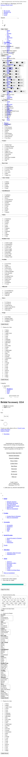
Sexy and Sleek (9, 135)
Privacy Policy (14, 461)
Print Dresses (8, 133)
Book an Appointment (9, 573)
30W (13, 85)
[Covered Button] (4, 637)
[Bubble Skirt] (5, 630)
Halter (6, 265)
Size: (2, 412)
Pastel (6, 188)
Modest (7, 130)
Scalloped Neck (9, 276)
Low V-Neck (8, 270)
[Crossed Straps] (4, 638)
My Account (7, 10)
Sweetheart (8, 282)
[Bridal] (7, 616)
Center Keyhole (9, 148)
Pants (6, 131)
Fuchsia (7, 356)
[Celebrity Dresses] (5, 631)
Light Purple (8, 350)
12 (2, 600)
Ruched (7, 159)
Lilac (6, 348)
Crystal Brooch (9, 199)
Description (6, 434)
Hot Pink (7, 355)
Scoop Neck (8, 277)
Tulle (6, 236)
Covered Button (9, 167)
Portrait (7, 274)
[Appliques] (4, 651)
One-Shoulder (8, 273)
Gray (6, 373)
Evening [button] (6, 513)
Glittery (7, 182)
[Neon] (3, 646)
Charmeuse (8, 219)
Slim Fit (7, 295)
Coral (6, 364)
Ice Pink (7, 352)
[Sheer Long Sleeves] (5, 689)
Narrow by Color (7, 327)
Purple (7, 347)
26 (12, 74)
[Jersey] (3, 661)
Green (6, 334)
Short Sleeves (8, 308)
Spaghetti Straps (9, 320)
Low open (7, 172)
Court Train (8, 247)
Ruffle (6, 209)
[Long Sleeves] (5, 688)
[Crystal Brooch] (4, 654)
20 (12, 71)
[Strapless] (5, 696)
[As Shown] (5, 424)
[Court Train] (4, 668)
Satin (6, 229)
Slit (6, 160)
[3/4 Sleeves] (5, 686)
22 (18, 71)
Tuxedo (5, 545)
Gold (6, 369)
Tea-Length (8, 255)
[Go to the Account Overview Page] (1, 8)
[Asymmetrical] (4, 666)
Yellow (7, 330)
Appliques (7, 195)
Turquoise (7, 339)
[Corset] (5, 634)
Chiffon (7, 220)
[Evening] (7, 620)
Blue (6, 344)
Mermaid (7, 293)
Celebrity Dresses (9, 146)
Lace (6, 207)
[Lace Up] (4, 639)
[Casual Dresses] (7, 617)
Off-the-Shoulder (9, 271)
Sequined (7, 231)
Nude (6, 367)
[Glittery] (3, 644)
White (6, 376)
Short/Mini (8, 252)
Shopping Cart (7, 12)
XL (17, 91)
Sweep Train (8, 253)
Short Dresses (8, 136)
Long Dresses (8, 128)
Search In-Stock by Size (9, 58)
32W (21, 85)
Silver (6, 375)
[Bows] (4, 653)
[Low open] (4, 641)
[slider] (24, 584)
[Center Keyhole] (5, 632)
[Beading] (4, 652)
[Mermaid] (4, 681)
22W (7, 603)
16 (18, 68)
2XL (23, 91)
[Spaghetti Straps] (5, 695)
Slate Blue (7, 342)
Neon (6, 185)
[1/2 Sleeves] (5, 685)
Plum (6, 359)
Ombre (7, 186)
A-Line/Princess (9, 290)
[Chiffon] (3, 659)
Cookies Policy (14, 463)
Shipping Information (14, 455)
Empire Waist (8, 292)
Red (6, 361)
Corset (6, 149)
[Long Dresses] (4, 627)
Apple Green (8, 333)
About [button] (5, 558)
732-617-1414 (21, 428)
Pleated (7, 155)
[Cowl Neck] (4, 671)
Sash (6, 210)
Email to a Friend (5, 431)
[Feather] (3, 660)
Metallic (7, 183)
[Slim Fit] (4, 682)
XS (13, 88)
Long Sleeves (8, 305)
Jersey (6, 223)
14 (5, 600)
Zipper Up (7, 175)
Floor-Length (8, 249)
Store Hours (14, 466)
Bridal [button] (5, 498)
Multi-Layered (8, 152)
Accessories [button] (7, 522)
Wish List (14, 476)
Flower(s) (7, 204)
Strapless (7, 280)
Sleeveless (7, 310)
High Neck (8, 266)
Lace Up (7, 170)
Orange (7, 362)
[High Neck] (4, 674)
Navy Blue (8, 345)
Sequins (7, 212)
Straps (8, 391)
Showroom (14, 468)
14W (18, 77)
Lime (6, 336)
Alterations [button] (7, 549)
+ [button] (4, 387)
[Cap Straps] (5, 692)
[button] (6, 29)
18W (13, 80)
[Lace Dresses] (4, 625)
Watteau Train (8, 256)
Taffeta (7, 234)
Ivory (6, 366)
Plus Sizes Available (10, 157)
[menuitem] (15, 11)
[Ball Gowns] (4, 623)
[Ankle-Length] (4, 664)
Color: (2, 420)
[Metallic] (3, 645)
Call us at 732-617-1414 (7, 5)
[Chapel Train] (4, 667)
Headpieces (10, 389)
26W (21, 83)
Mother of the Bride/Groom (12, 111)
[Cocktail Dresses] (7, 619)
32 (12, 77)
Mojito (7, 331)
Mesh (6, 226)
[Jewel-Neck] (4, 675)
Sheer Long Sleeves (10, 307)
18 (11, 600)
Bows (6, 198)
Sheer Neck (8, 279)
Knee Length (8, 250)
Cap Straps (8, 316)
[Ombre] (3, 648)
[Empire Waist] (4, 680)
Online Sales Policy (5, 429)
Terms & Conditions (14, 458)
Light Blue (8, 341)
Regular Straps (9, 318)
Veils (8, 393)
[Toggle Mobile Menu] (1, 493)
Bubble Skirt (8, 145)
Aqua (6, 338)
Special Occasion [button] (8, 535)
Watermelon (8, 358)
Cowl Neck (8, 263)
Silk (6, 233)
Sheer (6, 173)
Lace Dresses (8, 127)
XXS (6, 88)
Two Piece (7, 138)
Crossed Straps (9, 169)
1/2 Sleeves (8, 302)
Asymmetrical (8, 244)
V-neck (7, 284)
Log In (5, 15)
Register (6, 13)
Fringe (6, 206)
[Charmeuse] (3, 657)
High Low (7, 151)
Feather (7, 202)
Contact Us (14, 471)
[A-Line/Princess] (4, 678)
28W (20, 603)
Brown (7, 370)
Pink (6, 353)
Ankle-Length (8, 242)
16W (18, 601)
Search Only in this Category (9, 50)
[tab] (15, 389)
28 (18, 74)
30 (7, 601)
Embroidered (8, 201)
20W (21, 80)
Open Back (8, 154)
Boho (6, 125)
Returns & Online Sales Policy (14, 453)
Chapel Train (8, 246)
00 (12, 62)
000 (4, 598)
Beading (7, 196)
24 (21, 600)
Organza (7, 228)
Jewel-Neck (8, 268)
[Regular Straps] (5, 693)
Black (6, 372)
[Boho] (4, 624)
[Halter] (4, 673)
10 (21, 65)
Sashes (8, 390)
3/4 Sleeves (8, 303)
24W (13, 83)
